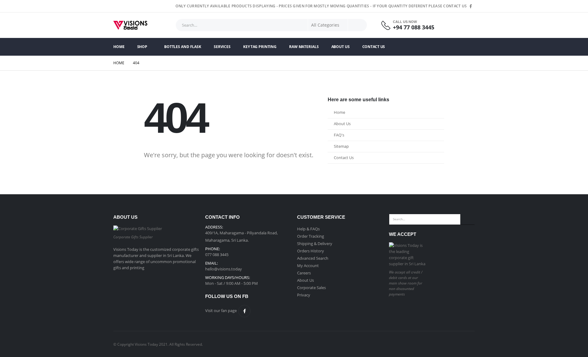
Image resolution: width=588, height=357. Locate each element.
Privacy (303, 295)
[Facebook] (471, 6)
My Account (308, 265)
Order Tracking (310, 236)
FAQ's (339, 135)
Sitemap (341, 146)
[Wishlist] (467, 25)
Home (119, 46)
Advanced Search (312, 258)
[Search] (357, 25)
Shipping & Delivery (314, 243)
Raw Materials (303, 46)
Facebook (244, 311)
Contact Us (373, 46)
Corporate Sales (311, 287)
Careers (304, 273)
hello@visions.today (223, 269)
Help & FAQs (308, 229)
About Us (340, 46)
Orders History (310, 251)
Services (222, 46)
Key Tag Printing (260, 46)
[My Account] (450, 25)
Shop (142, 46)
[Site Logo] (130, 25)
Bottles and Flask (182, 46)
